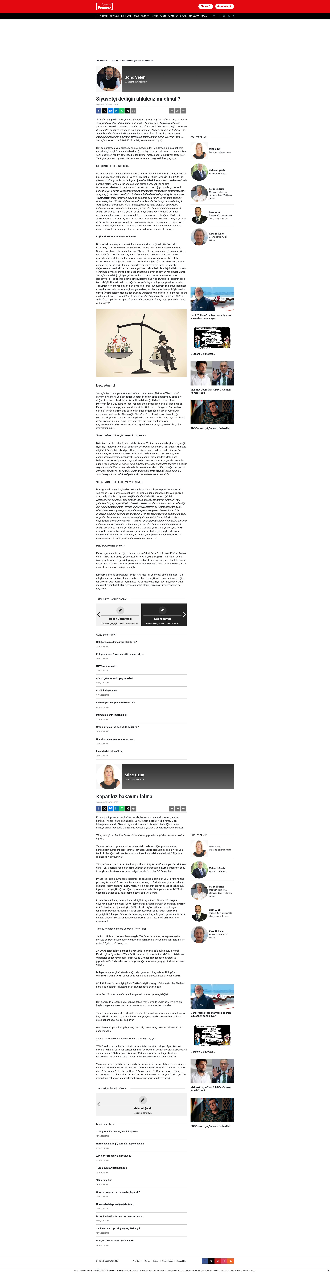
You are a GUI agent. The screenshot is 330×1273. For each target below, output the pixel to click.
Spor (136, 16)
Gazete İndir (224, 6)
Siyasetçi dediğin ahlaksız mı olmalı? (138, 61)
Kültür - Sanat (158, 16)
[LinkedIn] (116, 110)
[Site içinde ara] (233, 16)
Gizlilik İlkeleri (167, 1261)
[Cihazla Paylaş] (127, 110)
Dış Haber (126, 16)
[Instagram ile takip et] (224, 1261)
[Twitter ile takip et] (223, 16)
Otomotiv (193, 16)
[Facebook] (98, 110)
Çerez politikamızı (187, 1270)
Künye (147, 1261)
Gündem (104, 16)
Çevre (183, 16)
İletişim (156, 1261)
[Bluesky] (110, 110)
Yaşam (204, 16)
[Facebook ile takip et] (218, 16)
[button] (171, 110)
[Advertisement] (212, 112)
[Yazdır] (133, 110)
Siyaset (145, 16)
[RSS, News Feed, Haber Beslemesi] (230, 1261)
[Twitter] (104, 110)
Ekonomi (114, 16)
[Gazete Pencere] (104, 6)
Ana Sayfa (103, 61)
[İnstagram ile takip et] (214, 16)
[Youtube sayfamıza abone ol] (228, 16)
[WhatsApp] (122, 110)
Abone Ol (205, 6)
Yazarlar (173, 16)
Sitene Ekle (181, 1261)
